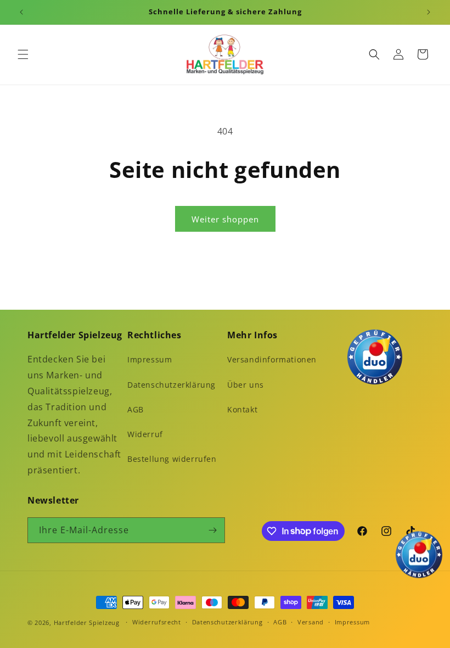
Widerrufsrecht (156, 622)
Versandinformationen (272, 359)
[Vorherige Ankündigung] (21, 12)
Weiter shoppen (225, 219)
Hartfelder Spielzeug (87, 622)
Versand (310, 622)
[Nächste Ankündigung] (429, 12)
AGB (135, 409)
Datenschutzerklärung (171, 384)
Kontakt (242, 409)
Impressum (149, 359)
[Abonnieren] (212, 530)
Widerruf (145, 434)
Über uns (245, 384)
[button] (23, 54)
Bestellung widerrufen (172, 459)
